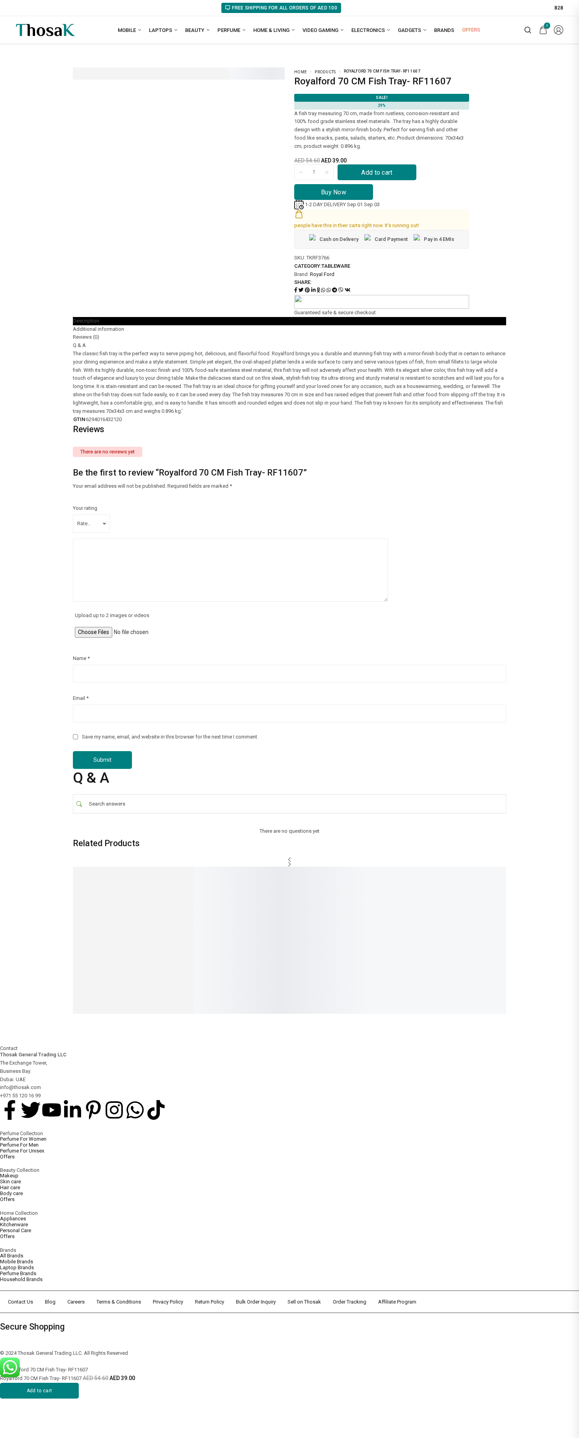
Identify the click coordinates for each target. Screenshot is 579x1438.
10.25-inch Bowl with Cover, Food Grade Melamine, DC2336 (490, 954)
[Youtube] (51, 1110)
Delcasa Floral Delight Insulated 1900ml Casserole (396, 951)
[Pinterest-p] (93, 1110)
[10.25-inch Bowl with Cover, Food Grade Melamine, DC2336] (494, 903)
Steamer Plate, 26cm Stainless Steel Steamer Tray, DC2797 (116, 951)
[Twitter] (31, 1110)
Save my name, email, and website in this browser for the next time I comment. (170, 736)
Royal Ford (322, 274)
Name (81, 658)
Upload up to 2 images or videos (112, 615)
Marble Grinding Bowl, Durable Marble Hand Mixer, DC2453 (210, 951)
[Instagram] (114, 1110)
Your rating (85, 508)
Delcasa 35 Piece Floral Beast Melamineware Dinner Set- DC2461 (304, 954)
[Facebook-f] (10, 1110)
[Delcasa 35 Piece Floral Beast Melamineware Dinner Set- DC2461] (305, 903)
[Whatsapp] (135, 1110)
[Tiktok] (156, 1110)
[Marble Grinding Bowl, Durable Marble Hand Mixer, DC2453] (210, 903)
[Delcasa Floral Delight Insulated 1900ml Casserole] (399, 903)
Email (81, 698)
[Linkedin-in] (72, 1110)
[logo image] (45, 29)
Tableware (335, 266)
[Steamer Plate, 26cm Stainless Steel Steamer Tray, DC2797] (116, 903)
